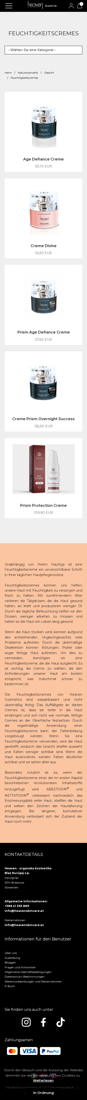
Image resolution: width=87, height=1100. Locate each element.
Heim (8, 72)
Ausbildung (12, 957)
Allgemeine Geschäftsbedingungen (28, 972)
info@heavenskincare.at (24, 911)
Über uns (11, 953)
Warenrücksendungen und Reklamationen (33, 981)
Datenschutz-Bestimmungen (25, 976)
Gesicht (49, 72)
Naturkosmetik (28, 72)
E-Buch (10, 986)
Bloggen (10, 962)
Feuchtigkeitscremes (24, 77)
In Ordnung (43, 1092)
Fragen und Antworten (20, 967)
